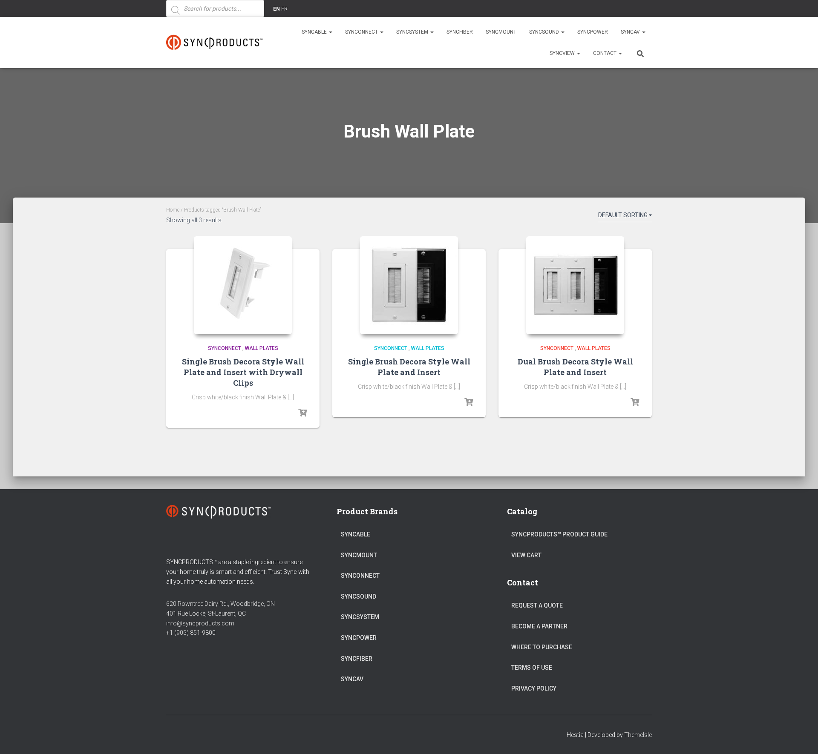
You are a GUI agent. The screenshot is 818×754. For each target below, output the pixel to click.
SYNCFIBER (459, 32)
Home (172, 210)
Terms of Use (531, 667)
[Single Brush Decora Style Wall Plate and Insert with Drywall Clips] (243, 285)
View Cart (526, 555)
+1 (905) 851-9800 (191, 632)
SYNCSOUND (544, 32)
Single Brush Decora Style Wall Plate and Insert (409, 366)
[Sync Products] (216, 42)
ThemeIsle (638, 734)
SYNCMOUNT (501, 32)
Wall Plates (261, 348)
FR (284, 9)
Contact (605, 53)
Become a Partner (539, 626)
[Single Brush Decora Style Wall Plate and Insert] (409, 285)
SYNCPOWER (592, 32)
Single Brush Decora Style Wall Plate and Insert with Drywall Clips (243, 372)
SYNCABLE (315, 32)
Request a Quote (537, 605)
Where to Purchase (541, 647)
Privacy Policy (533, 688)
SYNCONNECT (362, 32)
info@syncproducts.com (200, 623)
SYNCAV (631, 32)
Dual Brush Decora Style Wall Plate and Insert (575, 366)
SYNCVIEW (563, 53)
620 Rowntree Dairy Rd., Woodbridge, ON (220, 603)
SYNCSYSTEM (412, 32)
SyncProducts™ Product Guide (559, 534)
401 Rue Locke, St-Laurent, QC (206, 613)
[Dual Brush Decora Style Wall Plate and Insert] (575, 285)
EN (276, 9)
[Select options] (302, 413)
